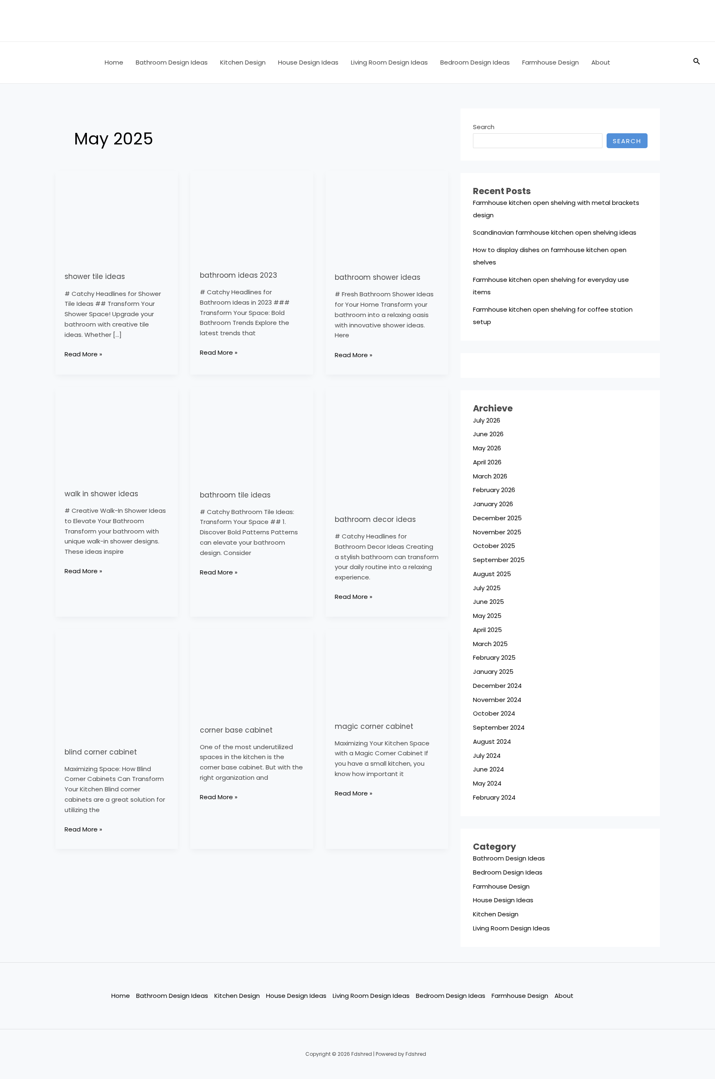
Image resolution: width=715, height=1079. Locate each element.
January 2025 (493, 671)
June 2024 (488, 769)
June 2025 (488, 601)
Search (483, 127)
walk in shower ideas (101, 494)
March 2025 (490, 643)
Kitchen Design (243, 62)
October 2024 (494, 713)
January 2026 (493, 504)
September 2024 (499, 727)
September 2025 (499, 559)
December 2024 (497, 685)
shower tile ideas (95, 276)
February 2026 (494, 489)
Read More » (83, 353)
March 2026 (490, 476)
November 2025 (497, 532)
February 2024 (494, 797)
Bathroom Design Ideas (172, 62)
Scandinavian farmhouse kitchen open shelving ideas (554, 232)
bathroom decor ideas (375, 519)
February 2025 (494, 657)
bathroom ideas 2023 (238, 275)
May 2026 (487, 448)
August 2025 (492, 574)
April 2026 (487, 462)
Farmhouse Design (550, 62)
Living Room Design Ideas (389, 62)
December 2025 (497, 518)
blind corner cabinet (101, 752)
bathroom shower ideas (377, 277)
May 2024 (487, 783)
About (600, 62)
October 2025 (494, 545)
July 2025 (487, 588)
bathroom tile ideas (235, 495)
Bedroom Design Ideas (475, 62)
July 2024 (487, 755)
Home (114, 62)
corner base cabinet (236, 730)
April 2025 (487, 629)
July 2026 (486, 420)
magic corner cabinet (374, 726)
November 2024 (497, 699)
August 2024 (492, 741)
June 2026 (488, 434)
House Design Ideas (308, 62)
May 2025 (487, 615)
